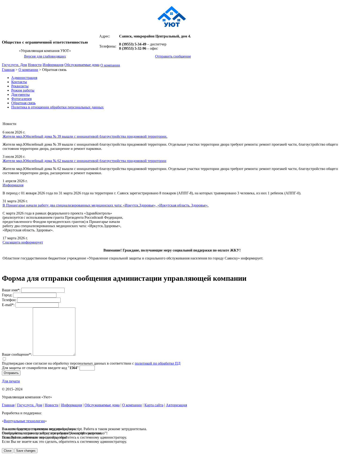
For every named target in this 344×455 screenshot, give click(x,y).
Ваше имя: (11, 290)
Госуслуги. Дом (14, 65)
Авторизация (176, 405)
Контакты (19, 82)
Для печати (11, 381)
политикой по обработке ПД (157, 363)
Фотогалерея (21, 99)
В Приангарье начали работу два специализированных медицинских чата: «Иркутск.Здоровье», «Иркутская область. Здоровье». (106, 205)
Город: (7, 295)
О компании (110, 65)
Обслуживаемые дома (81, 65)
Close (7, 450)
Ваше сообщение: (17, 354)
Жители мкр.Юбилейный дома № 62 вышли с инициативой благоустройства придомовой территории (84, 161)
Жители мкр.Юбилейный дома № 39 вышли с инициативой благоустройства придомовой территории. (85, 136)
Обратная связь (23, 103)
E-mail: (8, 305)
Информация (53, 65)
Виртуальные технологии (24, 421)
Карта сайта (153, 405)
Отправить (11, 373)
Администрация (24, 78)
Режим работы (22, 90)
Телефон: (9, 300)
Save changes (26, 450)
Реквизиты (20, 86)
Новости (35, 65)
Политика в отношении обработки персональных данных (57, 107)
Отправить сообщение (173, 56)
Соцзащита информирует (23, 242)
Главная (8, 70)
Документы (20, 94)
